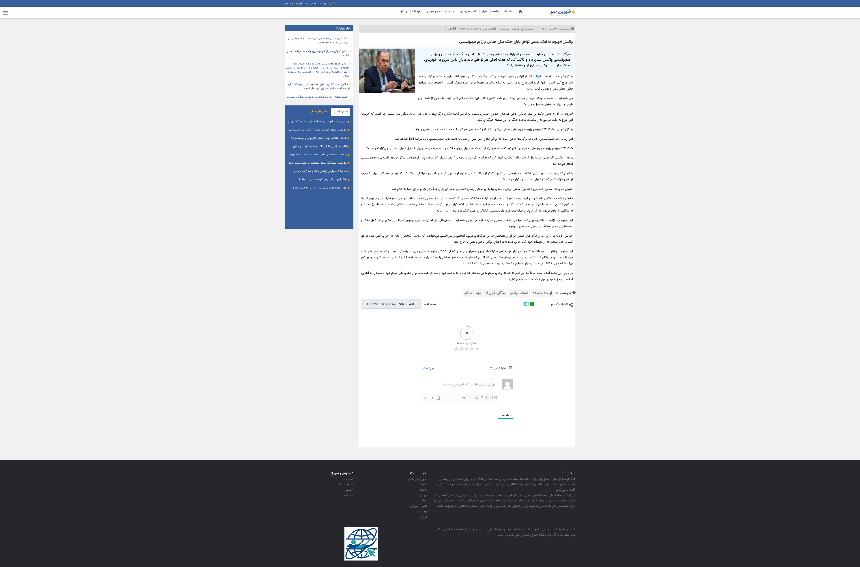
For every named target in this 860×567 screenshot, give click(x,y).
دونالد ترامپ (519, 293)
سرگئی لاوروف (495, 293)
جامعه (495, 11)
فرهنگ (416, 11)
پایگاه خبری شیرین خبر (530, 535)
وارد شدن (428, 368)
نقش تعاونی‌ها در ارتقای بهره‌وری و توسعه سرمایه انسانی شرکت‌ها (318, 53)
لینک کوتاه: (429, 304)
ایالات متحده (542, 293)
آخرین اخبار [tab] (341, 111)
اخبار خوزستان (468, 11)
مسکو (468, 293)
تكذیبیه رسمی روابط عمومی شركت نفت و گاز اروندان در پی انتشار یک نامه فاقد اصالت (319, 41)
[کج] (432, 398)
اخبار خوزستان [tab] (318, 111)
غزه (478, 293)
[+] (488, 397)
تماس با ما (310, 3)
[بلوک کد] (470, 398)
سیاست (450, 11)
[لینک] (476, 398)
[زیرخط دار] (439, 398)
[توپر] (426, 398)
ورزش (403, 11)
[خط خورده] (445, 398)
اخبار (332, 3)
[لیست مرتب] (451, 398)
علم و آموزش (433, 11)
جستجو (289, 3)
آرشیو (299, 3)
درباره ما (323, 3)
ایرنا (538, 76)
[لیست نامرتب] (457, 398)
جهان (484, 11)
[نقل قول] (464, 398)
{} (482, 397)
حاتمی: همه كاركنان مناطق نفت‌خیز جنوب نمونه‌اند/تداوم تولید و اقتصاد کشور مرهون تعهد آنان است (318, 86)
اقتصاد (508, 11)
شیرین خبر (532, 529)
